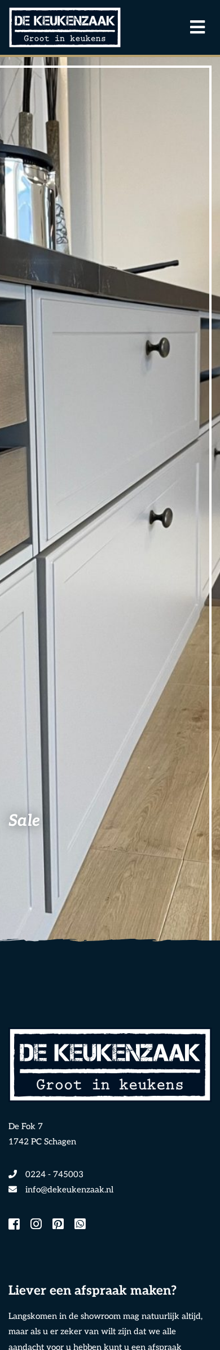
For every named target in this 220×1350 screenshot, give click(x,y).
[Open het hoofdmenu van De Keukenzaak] (192, 27)
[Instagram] (36, 1225)
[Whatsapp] (80, 1225)
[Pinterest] (58, 1225)
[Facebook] (14, 1225)
